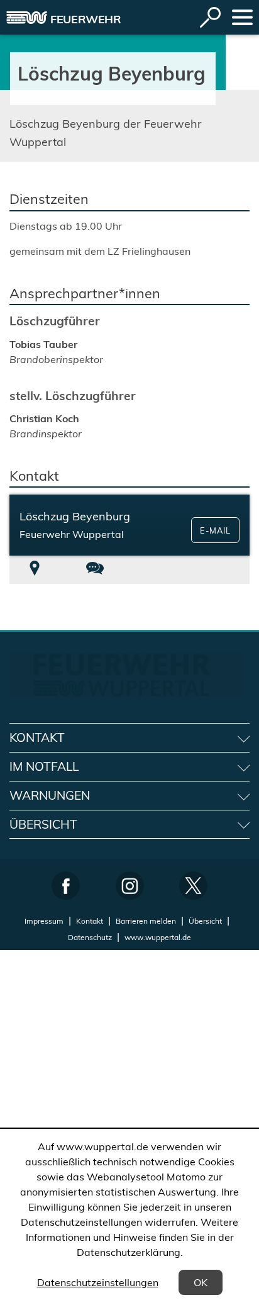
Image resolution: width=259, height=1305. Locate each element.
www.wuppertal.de (157, 937)
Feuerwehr (85, 19)
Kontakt (89, 921)
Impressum (44, 921)
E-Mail (215, 530)
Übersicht (205, 921)
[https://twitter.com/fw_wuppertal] (193, 886)
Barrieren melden (146, 921)
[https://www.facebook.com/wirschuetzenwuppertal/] (66, 886)
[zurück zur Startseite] (26, 17)
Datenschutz (90, 937)
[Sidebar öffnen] (242, 17)
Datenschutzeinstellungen (97, 1282)
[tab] (34, 570)
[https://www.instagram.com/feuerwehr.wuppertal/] (130, 886)
